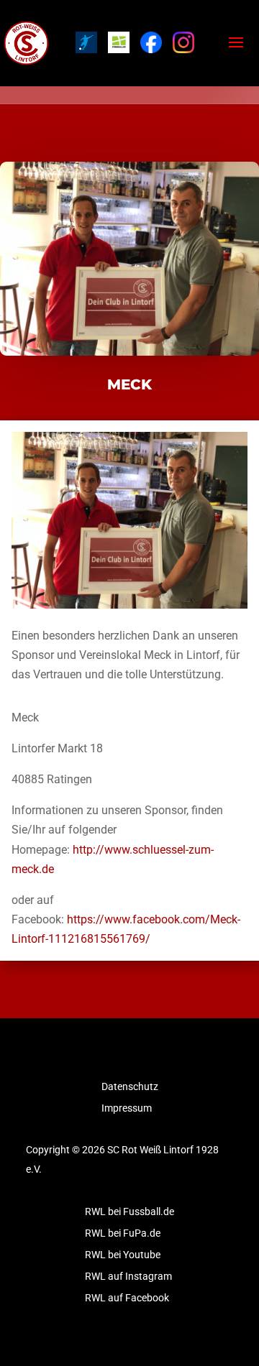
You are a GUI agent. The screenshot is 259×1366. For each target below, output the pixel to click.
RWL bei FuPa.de (122, 1233)
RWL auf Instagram (128, 1276)
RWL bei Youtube (122, 1255)
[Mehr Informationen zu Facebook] (151, 42)
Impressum (126, 1108)
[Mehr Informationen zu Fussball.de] (119, 42)
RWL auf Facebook (127, 1298)
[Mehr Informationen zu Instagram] (183, 42)
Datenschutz (129, 1086)
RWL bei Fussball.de (129, 1211)
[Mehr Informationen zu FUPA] (86, 42)
